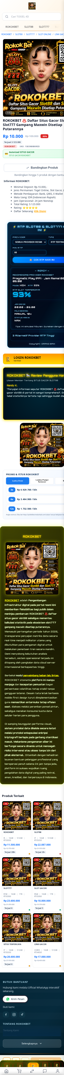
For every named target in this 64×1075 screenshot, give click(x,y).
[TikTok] (22, 1015)
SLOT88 (28, 26)
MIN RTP (18, 248)
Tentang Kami (11, 1030)
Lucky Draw (17, 481)
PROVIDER (19, 237)
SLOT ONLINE (44, 34)
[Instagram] (14, 1015)
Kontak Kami (10, 1036)
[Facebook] (6, 1015)
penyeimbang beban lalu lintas (40, 676)
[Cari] (6, 16)
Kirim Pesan (17, 999)
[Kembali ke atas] (57, 1051)
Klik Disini (40, 211)
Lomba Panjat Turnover (42, 481)
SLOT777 (44, 26)
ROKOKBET (12, 26)
